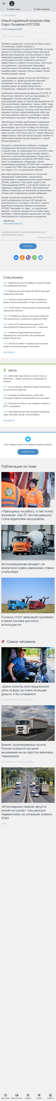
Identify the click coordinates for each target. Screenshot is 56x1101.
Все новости (9, 352)
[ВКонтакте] (16, 257)
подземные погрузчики (10, 232)
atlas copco (41, 232)
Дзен (3, 823)
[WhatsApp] (34, 257)
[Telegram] (40, 257)
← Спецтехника (8, 15)
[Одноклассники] (22, 257)
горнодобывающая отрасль (12, 235)
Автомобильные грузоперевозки (17, 699)
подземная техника (28, 232)
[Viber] (28, 257)
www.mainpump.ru (12, 223)
